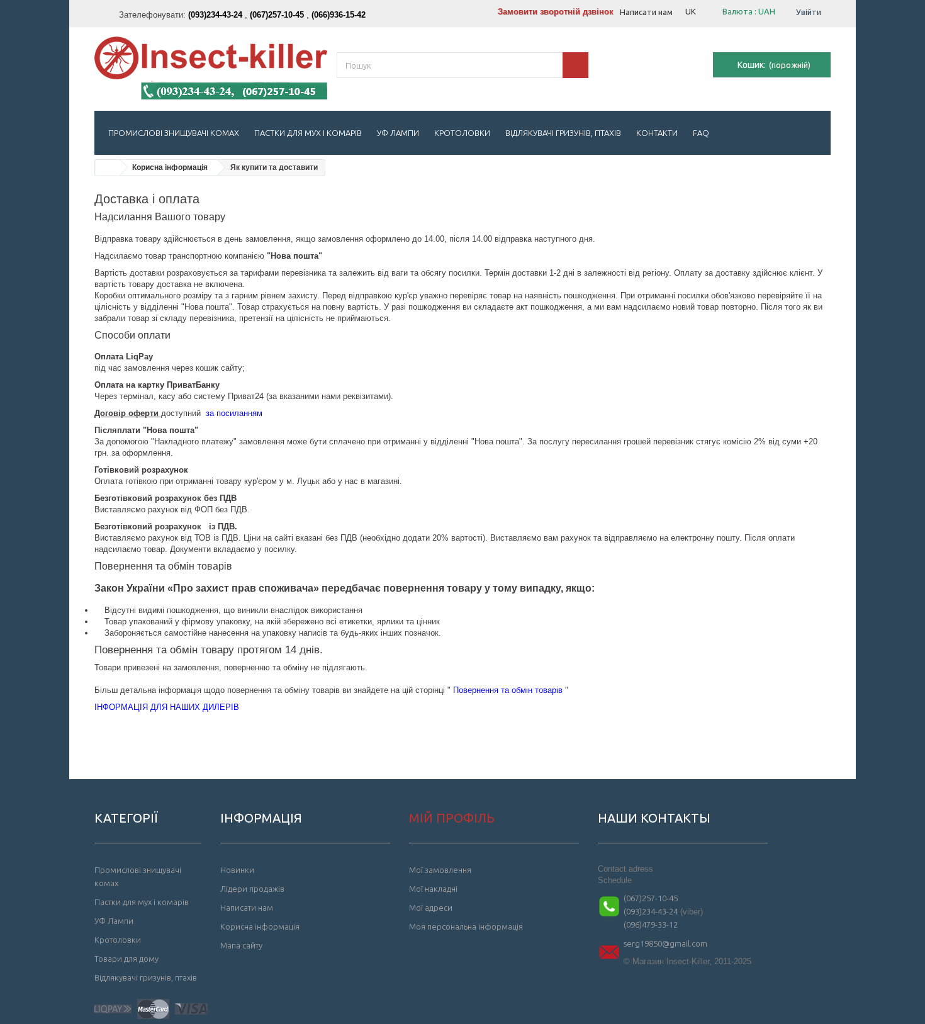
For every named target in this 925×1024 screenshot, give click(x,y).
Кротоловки (462, 132)
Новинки (237, 869)
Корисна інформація (170, 167)
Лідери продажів (252, 888)
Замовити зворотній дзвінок (556, 11)
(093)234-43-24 (651, 911)
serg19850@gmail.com (665, 943)
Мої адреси (430, 907)
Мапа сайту (241, 945)
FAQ (701, 132)
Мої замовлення (440, 869)
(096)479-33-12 (651, 924)
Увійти (808, 12)
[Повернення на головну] (108, 168)
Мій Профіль (452, 818)
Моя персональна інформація (466, 926)
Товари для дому (126, 958)
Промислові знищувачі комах (173, 132)
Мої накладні (433, 888)
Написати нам (646, 12)
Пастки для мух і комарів (308, 132)
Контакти (657, 132)
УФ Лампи (398, 132)
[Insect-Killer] (210, 68)
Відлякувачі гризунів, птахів (563, 132)
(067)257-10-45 (651, 898)
